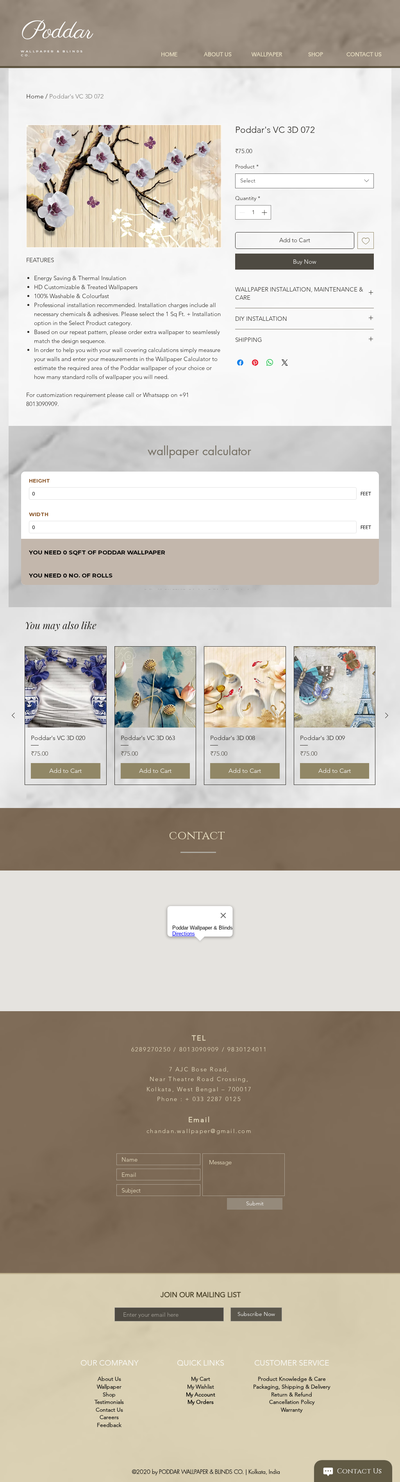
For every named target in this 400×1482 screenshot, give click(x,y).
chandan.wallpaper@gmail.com (199, 1131)
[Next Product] (386, 715)
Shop (109, 1394)
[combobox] (304, 180)
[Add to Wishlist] (365, 240)
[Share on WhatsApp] (270, 362)
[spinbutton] (253, 212)
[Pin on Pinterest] (255, 362)
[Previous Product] (13, 715)
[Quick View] (65, 687)
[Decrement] (241, 212)
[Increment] (265, 212)
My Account (200, 1394)
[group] (200, 715)
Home (35, 96)
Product (247, 166)
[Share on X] (284, 362)
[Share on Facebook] (240, 362)
